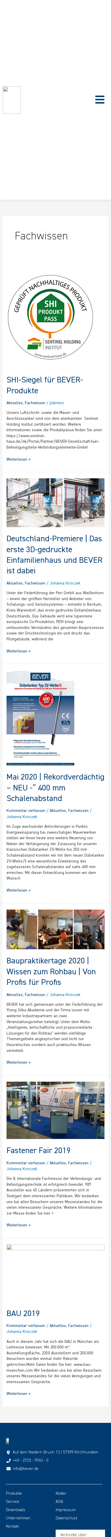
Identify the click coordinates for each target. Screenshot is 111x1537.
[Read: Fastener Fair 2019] (56, 1109)
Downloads (15, 1510)
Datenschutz (67, 1518)
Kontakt (12, 1526)
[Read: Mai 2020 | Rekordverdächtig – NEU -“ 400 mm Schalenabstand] (40, 717)
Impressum (66, 1510)
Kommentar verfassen (26, 810)
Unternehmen (18, 1518)
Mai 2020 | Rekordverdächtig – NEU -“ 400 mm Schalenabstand (55, 788)
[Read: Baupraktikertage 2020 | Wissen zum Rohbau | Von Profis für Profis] (56, 928)
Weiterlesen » (19, 459)
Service (12, 1501)
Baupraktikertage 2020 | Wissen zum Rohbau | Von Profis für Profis (51, 971)
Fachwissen (35, 403)
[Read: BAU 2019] (56, 1272)
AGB (59, 1501)
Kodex (61, 1493)
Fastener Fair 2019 (39, 1150)
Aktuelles (15, 403)
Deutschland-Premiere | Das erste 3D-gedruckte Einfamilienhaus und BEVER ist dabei (54, 554)
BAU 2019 (23, 1313)
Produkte (14, 1493)
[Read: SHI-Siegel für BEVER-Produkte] (50, 315)
